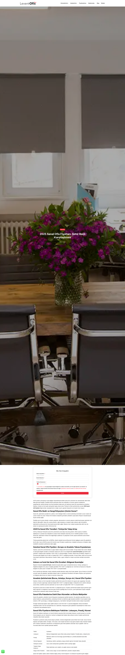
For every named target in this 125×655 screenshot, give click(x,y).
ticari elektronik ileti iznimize (79, 488)
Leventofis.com (41, 486)
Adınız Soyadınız (40, 473)
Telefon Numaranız (41, 482)
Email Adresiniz (40, 477)
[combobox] (38, 484)
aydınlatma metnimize (66, 488)
